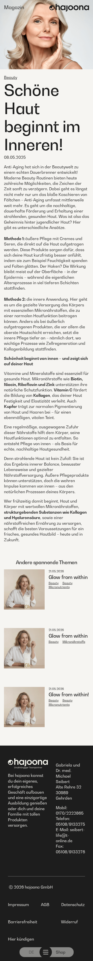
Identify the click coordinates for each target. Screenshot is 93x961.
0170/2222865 (70, 813)
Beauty (10, 77)
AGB (45, 904)
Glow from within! (69, 695)
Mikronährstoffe (73, 642)
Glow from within (68, 577)
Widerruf (69, 921)
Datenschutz (73, 904)
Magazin (14, 7)
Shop (60, 952)
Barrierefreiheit (22, 921)
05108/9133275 (70, 824)
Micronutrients (59, 587)
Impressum (18, 904)
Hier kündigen (21, 939)
